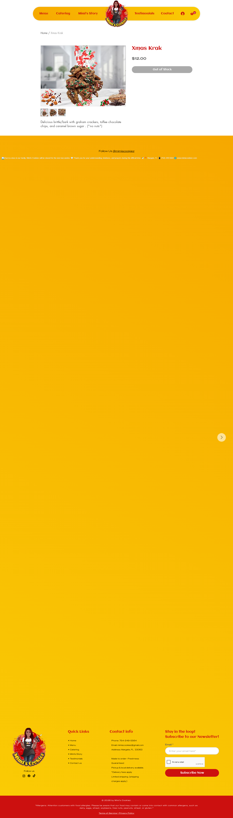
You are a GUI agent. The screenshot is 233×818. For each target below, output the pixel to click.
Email (168, 744)
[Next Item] (221, 437)
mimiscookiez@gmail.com (131, 745)
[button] (44, 13)
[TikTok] (34, 776)
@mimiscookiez (123, 151)
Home (44, 33)
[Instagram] (24, 776)
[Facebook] (29, 776)
